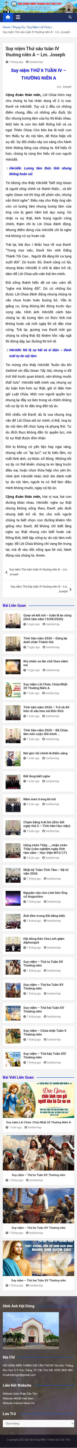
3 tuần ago (33, 831)
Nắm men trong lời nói (39, 799)
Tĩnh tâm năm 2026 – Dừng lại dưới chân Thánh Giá (45, 640)
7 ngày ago (33, 647)
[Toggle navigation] (18, 17)
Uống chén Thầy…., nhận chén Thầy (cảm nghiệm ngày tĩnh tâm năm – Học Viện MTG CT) (45, 849)
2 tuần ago (33, 804)
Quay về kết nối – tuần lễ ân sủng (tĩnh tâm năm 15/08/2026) (47, 617)
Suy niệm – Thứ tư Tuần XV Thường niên (38, 1175)
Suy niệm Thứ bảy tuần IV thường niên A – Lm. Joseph (39, 589)
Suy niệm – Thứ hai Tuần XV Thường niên (38, 1280)
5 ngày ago (33, 624)
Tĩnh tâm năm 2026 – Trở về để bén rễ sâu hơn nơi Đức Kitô (46, 709)
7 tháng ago (16, 61)
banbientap (36, 61)
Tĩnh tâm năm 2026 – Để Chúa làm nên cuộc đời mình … (45, 732)
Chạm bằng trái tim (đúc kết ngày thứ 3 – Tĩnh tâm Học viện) (46, 824)
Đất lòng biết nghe (36, 776)
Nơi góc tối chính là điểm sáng (45, 753)
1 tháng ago (34, 878)
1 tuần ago (33, 693)
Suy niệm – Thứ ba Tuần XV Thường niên (39, 1227)
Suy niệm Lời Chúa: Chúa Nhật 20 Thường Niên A (45, 686)
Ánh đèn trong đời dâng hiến (44, 916)
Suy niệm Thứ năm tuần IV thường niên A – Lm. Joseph (38, 572)
